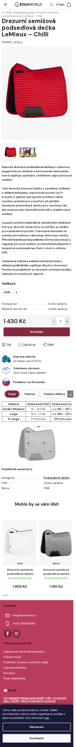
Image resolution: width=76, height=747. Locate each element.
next (69, 536)
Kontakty (9, 673)
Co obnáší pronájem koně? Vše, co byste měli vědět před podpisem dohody (35, 700)
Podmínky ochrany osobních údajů (26, 662)
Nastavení (37, 727)
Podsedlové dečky (57, 478)
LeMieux (17, 42)
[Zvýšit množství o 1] (67, 321)
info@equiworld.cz (24, 615)
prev (4, 536)
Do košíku (36, 332)
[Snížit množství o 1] (54, 321)
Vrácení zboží (12, 657)
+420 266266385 (23, 623)
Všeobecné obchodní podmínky (24, 651)
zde (46, 718)
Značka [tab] (54, 394)
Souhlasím (37, 738)
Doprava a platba (15, 667)
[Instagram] (16, 634)
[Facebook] (8, 634)
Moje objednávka (14, 678)
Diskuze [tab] (30, 394)
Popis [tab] (12, 394)
